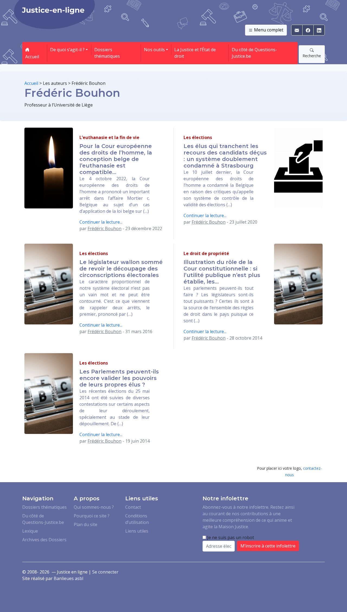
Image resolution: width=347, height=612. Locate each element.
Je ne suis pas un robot (230, 537)
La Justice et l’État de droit (195, 53)
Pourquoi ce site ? (92, 516)
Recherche (312, 55)
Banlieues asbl (68, 578)
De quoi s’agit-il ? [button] (67, 50)
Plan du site (85, 524)
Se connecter (105, 572)
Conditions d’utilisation (137, 519)
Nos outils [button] (154, 50)
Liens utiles (136, 531)
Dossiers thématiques (107, 53)
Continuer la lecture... (100, 222)
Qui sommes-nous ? (94, 507)
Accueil (32, 57)
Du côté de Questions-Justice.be (254, 53)
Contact (133, 507)
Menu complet (268, 30)
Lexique (30, 531)
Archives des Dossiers (44, 540)
